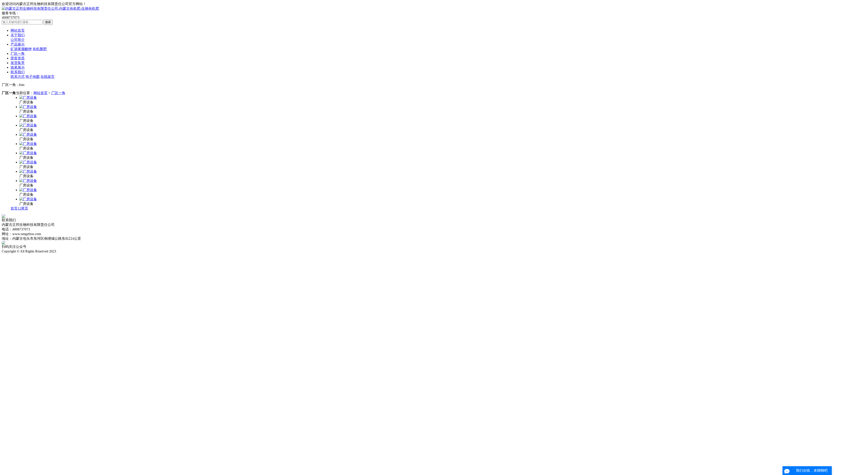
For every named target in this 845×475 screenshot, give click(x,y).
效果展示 (18, 67)
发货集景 (18, 63)
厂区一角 (18, 53)
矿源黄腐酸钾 (21, 49)
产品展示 (18, 44)
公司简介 (18, 40)
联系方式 (18, 77)
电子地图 (33, 77)
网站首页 (18, 30)
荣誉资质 (18, 58)
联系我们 (18, 72)
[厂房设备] (28, 97)
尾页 (24, 208)
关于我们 (18, 35)
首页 (14, 208)
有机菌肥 (40, 49)
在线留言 (47, 77)
